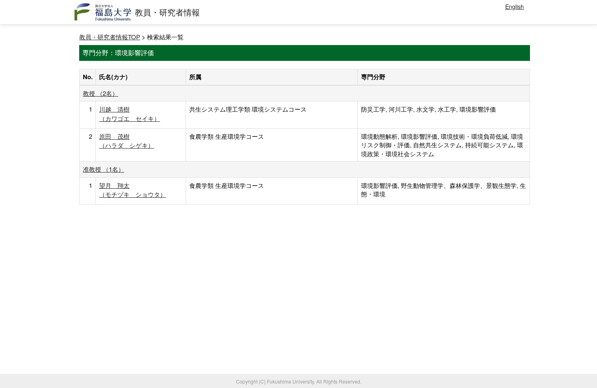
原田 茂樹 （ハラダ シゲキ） (126, 140)
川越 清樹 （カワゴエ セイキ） (129, 113)
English (514, 6)
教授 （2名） (100, 93)
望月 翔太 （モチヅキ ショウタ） (132, 189)
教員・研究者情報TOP (109, 36)
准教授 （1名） (103, 169)
